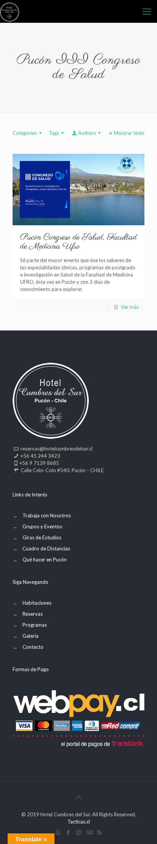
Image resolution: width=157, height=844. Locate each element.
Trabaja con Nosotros (46, 515)
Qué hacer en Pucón (44, 559)
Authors (87, 133)
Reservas (32, 614)
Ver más (130, 307)
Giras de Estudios (41, 537)
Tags (54, 133)
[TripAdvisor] (89, 832)
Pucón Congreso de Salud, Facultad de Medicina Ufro (78, 242)
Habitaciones (36, 603)
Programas (34, 625)
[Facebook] (68, 832)
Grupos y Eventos (42, 526)
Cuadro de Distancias (46, 548)
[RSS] (99, 832)
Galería (30, 636)
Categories (25, 133)
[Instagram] (79, 832)
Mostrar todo (129, 133)
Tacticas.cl (78, 822)
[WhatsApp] (58, 832)
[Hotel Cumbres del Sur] (9, 11)
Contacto (32, 647)
